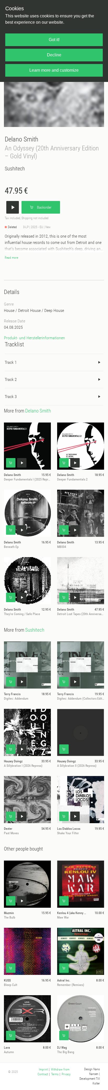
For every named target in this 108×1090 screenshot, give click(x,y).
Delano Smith (21, 139)
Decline (54, 55)
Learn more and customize (54, 70)
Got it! (54, 39)
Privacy (66, 1074)
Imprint (43, 1069)
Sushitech (15, 168)
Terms (54, 1074)
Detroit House (29, 310)
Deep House (54, 310)
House (9, 310)
